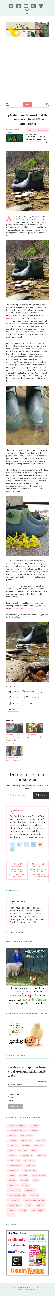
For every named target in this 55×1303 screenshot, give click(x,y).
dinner (26, 1150)
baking (34, 1135)
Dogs (11, 1155)
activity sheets (16, 1130)
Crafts (40, 1145)
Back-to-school (16, 1135)
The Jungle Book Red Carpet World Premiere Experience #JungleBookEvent (39, 874)
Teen (29, 1210)
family (11, 1160)
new (36, 1185)
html (11, 1102)
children (26, 1145)
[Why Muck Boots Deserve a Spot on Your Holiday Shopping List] (14, 732)
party (25, 1190)
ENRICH (31, 130)
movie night (39, 1180)
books (11, 1140)
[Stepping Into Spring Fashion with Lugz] (34, 732)
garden (41, 1160)
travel (22, 1214)
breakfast (26, 1140)
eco (34, 1155)
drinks (22, 1155)
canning (12, 1145)
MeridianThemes (27, 1294)
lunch (11, 1180)
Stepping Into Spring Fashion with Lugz (34, 742)
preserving (14, 1195)
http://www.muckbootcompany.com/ (25, 612)
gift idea (29, 1165)
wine (10, 1219)
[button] (24, 150)
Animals (34, 1130)
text (11, 1105)
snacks (34, 1200)
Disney (38, 1150)
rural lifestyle (16, 1200)
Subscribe (40, 799)
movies (12, 1185)
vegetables (38, 1214)
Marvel (23, 1180)
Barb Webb (14, 129)
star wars (13, 1205)
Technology (14, 1210)
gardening (13, 1165)
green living (14, 1170)
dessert (12, 1150)
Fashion (42, 130)
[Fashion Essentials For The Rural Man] (14, 755)
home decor (29, 1175)
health (30, 1170)
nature (24, 1185)
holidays (13, 1175)
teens (40, 1210)
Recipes (30, 1195)
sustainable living (34, 1205)
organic (12, 1190)
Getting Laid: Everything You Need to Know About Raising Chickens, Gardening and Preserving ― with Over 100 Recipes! (37, 141)
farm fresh (26, 1160)
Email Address (15, 1089)
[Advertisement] (27, 71)
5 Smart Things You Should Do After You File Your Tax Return (17, 874)
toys (11, 1214)
